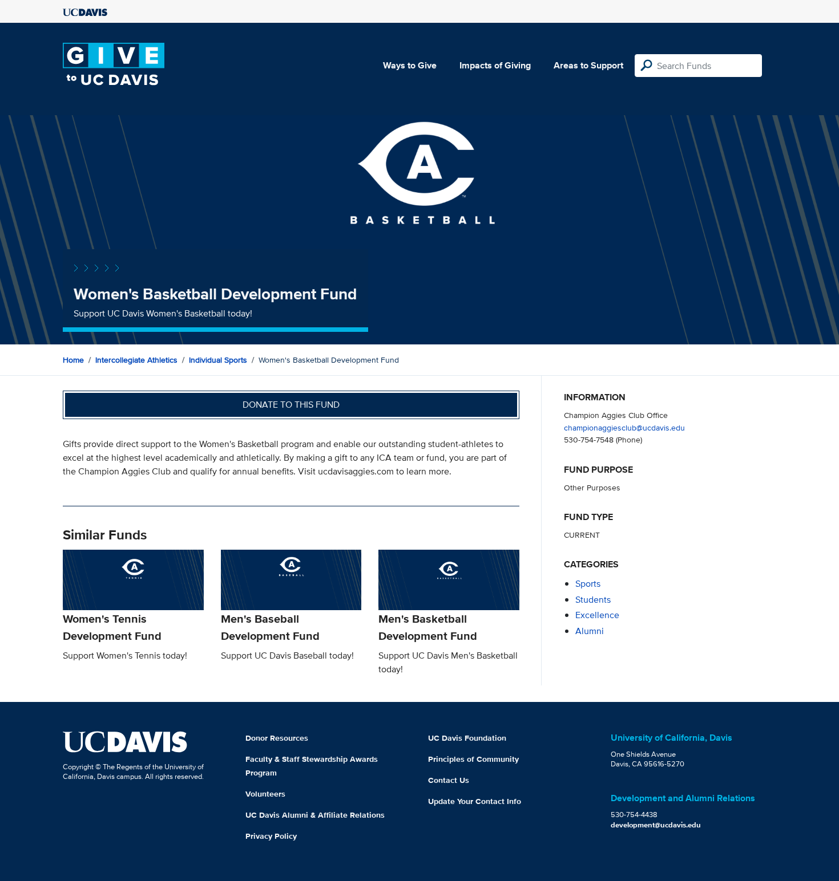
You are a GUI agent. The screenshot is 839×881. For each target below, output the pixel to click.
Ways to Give (410, 65)
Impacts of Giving (495, 65)
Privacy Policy (271, 836)
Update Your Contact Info (474, 801)
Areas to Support (588, 65)
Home (73, 360)
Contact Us (448, 780)
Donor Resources (276, 738)
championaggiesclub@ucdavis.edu (624, 427)
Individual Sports (218, 360)
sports (587, 583)
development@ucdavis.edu (656, 824)
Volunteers (265, 793)
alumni (589, 631)
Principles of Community (473, 759)
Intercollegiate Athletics (136, 360)
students (593, 599)
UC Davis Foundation (467, 738)
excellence (597, 615)
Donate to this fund (291, 404)
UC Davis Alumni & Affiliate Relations (315, 815)
